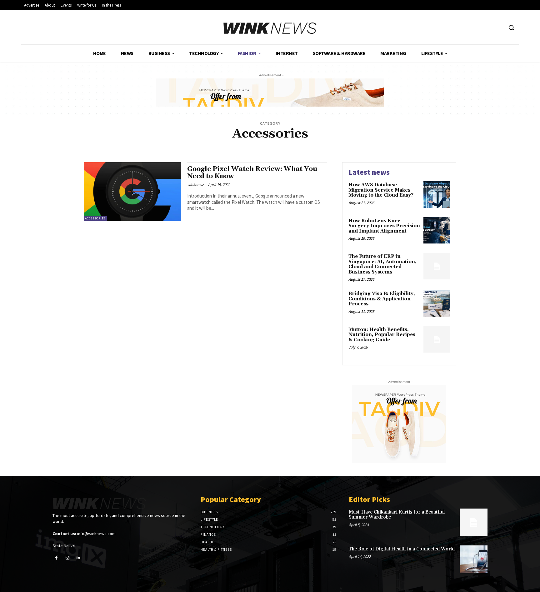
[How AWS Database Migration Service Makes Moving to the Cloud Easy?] (436, 194)
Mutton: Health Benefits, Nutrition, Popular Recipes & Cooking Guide (381, 335)
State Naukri (63, 546)
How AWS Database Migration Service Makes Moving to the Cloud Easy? (380, 190)
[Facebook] (56, 558)
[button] (511, 27)
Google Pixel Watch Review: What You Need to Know (252, 172)
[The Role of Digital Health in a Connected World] (474, 559)
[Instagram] (67, 558)
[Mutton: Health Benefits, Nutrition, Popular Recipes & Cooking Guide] (436, 339)
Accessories (95, 218)
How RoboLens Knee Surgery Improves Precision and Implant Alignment (384, 226)
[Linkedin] (78, 558)
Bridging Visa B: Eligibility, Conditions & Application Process (381, 299)
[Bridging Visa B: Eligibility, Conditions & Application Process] (436, 303)
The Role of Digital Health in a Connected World (402, 549)
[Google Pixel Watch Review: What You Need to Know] (132, 191)
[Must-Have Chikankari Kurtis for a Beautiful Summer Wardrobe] (474, 522)
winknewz (195, 184)
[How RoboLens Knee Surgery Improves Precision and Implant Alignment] (436, 230)
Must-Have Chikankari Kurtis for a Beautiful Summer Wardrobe (397, 514)
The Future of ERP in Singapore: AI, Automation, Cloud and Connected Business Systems (382, 264)
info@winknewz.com (96, 533)
